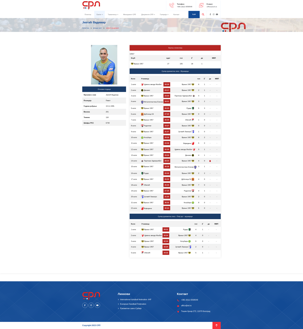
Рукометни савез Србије (131, 308)
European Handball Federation (133, 304)
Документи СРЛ (147, 14)
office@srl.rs (212, 7)
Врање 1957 (97, 28)
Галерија (163, 14)
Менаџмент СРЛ (129, 14)
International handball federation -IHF (135, 300)
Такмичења (112, 14)
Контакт (176, 14)
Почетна (88, 14)
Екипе (99, 14)
